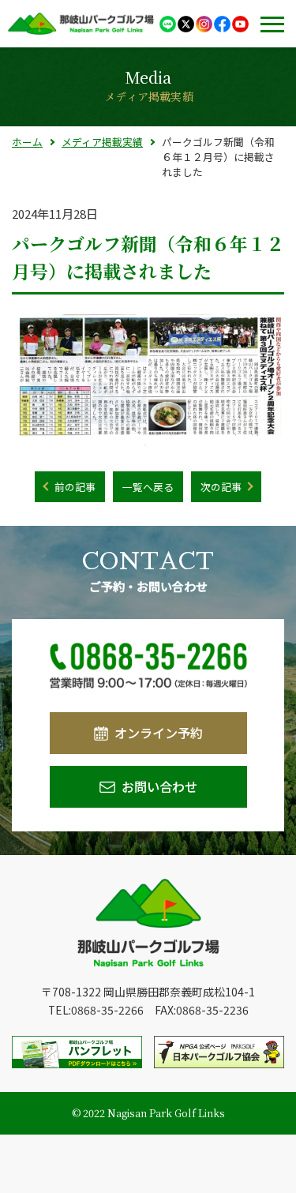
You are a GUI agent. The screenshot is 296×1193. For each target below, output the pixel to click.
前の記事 (75, 486)
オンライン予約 (158, 732)
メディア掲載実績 (102, 141)
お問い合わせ (159, 786)
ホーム (27, 141)
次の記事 (221, 486)
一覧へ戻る (148, 486)
